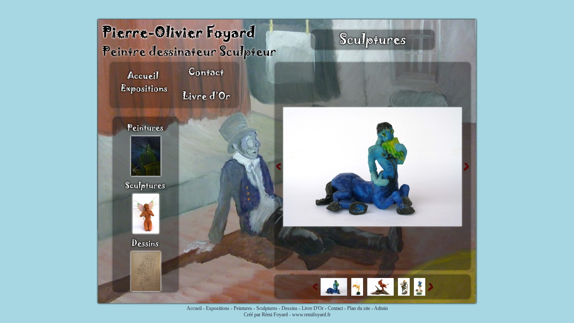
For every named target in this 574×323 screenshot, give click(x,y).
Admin (381, 308)
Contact (335, 308)
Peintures (243, 308)
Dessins (290, 308)
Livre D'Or (313, 308)
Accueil (194, 308)
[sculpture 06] (372, 225)
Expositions (217, 308)
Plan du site (358, 308)
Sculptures (266, 308)
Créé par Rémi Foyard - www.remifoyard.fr (287, 315)
